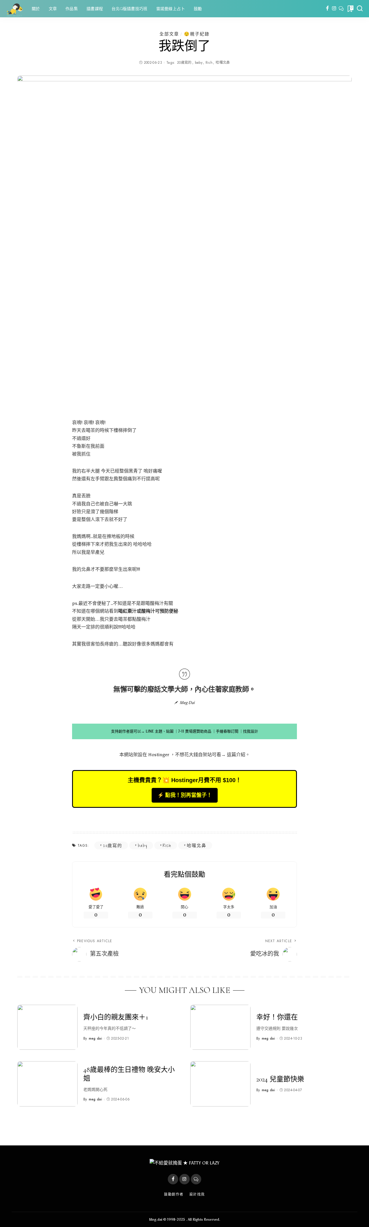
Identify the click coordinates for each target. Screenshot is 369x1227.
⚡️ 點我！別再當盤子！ (184, 795)
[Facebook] (327, 8)
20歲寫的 (184, 62)
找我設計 (250, 731)
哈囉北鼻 (223, 62)
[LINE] (341, 8)
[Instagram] (334, 8)
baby (198, 62)
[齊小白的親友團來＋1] (47, 1027)
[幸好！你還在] (220, 1027)
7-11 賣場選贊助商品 (194, 731)
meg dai (95, 1038)
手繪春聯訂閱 (227, 731)
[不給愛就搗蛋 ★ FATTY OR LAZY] (14, 8)
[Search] (359, 8)
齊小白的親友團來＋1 (115, 1017)
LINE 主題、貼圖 (160, 731)
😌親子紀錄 (197, 34)
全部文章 (169, 34)
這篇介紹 (236, 754)
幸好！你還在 (277, 1017)
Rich (209, 62)
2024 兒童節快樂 (280, 1079)
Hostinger (158, 754)
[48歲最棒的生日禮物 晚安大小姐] (47, 1083)
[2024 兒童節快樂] (220, 1083)
